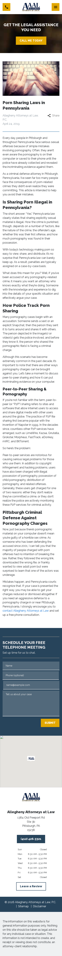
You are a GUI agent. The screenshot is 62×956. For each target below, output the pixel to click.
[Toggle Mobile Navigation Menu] (55, 7)
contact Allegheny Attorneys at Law (26, 610)
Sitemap (23, 906)
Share (55, 115)
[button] (31, 758)
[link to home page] (31, 7)
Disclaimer (39, 906)
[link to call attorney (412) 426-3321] (6, 7)
